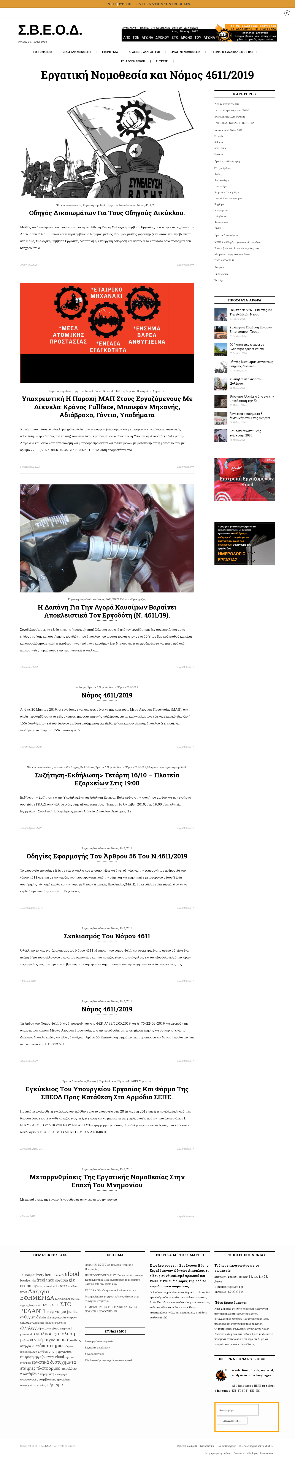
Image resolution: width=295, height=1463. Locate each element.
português (220, 148)
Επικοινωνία (266, 1453)
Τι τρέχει (219, 280)
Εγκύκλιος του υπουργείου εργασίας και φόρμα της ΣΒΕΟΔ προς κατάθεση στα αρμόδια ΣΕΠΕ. (107, 1093)
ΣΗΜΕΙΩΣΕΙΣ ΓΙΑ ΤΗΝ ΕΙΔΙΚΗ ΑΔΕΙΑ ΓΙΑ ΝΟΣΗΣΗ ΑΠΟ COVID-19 (111, 1309)
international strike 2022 (51, 1286)
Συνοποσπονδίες (94, 1354)
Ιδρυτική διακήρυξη (187, 1445)
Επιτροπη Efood (133, 61)
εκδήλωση (68, 1346)
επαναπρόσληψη (28, 1351)
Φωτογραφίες (221, 222)
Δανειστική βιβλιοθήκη (245, 1453)
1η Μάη (25, 1274)
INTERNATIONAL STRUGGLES (163, 4)
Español (218, 154)
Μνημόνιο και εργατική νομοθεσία (167, 767)
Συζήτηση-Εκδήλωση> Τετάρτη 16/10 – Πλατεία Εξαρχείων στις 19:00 (107, 779)
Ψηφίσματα (220, 204)
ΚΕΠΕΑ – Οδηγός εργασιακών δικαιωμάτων (237, 242)
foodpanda (28, 1280)
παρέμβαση (47, 1374)
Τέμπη (49, 1311)
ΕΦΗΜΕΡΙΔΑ (110, 52)
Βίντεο (217, 227)
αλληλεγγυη (30, 1328)
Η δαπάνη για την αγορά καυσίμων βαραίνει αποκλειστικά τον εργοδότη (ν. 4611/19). (107, 611)
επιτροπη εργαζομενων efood (42, 1356)
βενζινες (24, 1340)
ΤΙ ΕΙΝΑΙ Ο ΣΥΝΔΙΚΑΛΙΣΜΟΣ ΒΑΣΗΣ (234, 52)
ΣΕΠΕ (56, 1305)
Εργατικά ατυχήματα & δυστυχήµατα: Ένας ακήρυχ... (251, 416)
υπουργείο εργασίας (33, 1385)
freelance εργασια (52, 1280)
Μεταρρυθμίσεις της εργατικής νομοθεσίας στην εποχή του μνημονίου (107, 1181)
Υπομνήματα (221, 210)
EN (107, 4)
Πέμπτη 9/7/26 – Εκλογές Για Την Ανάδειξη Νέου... (251, 312)
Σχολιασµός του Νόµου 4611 (107, 936)
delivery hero (41, 1274)
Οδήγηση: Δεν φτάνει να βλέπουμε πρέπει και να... (248, 346)
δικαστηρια (51, 1345)
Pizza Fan (71, 1286)
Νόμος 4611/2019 (107, 695)
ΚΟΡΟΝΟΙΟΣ (62, 1298)
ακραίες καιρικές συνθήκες (50, 1323)
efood (72, 1273)
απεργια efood (50, 1328)
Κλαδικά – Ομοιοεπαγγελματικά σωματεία (109, 1360)
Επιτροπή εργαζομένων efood (231, 110)
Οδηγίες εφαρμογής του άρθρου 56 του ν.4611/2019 (107, 856)
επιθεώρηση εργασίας (54, 1351)
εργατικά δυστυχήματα (54, 1362)
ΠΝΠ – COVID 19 (224, 260)
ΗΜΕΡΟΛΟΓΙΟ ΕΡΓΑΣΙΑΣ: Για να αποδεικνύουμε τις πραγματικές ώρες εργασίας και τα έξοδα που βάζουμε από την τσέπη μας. (114, 1279)
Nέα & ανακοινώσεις (226, 104)
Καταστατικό (207, 1445)
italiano (218, 142)
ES (135, 4)
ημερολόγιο (68, 1368)
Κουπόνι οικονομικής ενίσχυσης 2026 (245, 433)
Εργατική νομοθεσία (94, 205)
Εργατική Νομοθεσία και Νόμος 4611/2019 (133, 205)
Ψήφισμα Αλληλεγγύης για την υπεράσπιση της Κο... (252, 398)
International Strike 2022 (228, 130)
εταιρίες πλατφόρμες (40, 1368)
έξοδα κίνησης (47, 1317)
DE (129, 4)
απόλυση (65, 1333)
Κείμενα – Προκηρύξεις (226, 192)
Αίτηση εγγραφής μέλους (218, 1453)
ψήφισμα (55, 1385)
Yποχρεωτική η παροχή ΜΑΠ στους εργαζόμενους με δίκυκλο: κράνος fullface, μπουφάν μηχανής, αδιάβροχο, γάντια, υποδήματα (107, 406)
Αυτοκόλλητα (221, 180)
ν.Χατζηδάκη (30, 1373)
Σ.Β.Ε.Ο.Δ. (47, 1445)
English (218, 136)
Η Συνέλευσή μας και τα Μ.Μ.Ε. (256, 1445)
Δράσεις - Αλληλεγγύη (66, 767)
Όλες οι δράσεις (222, 168)
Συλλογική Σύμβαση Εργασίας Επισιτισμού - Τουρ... (251, 329)
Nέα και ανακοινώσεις (69, 205)
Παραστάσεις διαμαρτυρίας (228, 198)
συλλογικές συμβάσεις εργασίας (45, 1379)
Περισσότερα (184, 264)
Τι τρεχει (162, 61)
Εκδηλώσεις (87, 767)
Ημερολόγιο (220, 186)
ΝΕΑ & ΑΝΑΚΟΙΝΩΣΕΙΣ (77, 52)
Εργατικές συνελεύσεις (97, 1347)
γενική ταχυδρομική (50, 1339)
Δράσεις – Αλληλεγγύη (227, 161)
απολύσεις (45, 1333)
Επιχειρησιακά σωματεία (99, 1341)
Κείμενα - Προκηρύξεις (138, 391)
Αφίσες (218, 174)
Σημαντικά (159, 391)
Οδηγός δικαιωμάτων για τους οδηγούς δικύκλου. (107, 213)
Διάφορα (81, 687)
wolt (23, 1292)
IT (114, 4)
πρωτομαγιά (61, 1374)
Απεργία (38, 1291)
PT (121, 4)
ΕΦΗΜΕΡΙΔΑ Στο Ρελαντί (229, 116)
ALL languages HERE (246, 1386)
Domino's (58, 1275)
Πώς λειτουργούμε (226, 1445)
